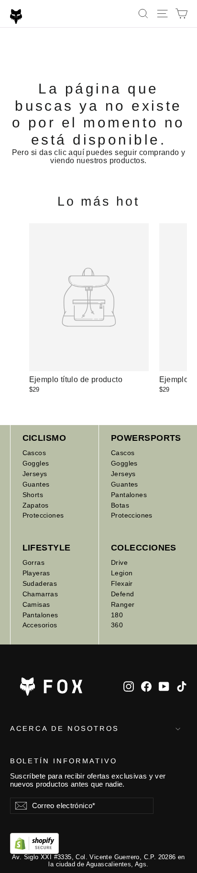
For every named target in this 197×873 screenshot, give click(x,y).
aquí (76, 152)
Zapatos (35, 505)
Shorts (32, 495)
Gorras (33, 562)
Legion (121, 573)
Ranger (122, 604)
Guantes (36, 484)
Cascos (34, 453)
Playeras (36, 573)
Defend (122, 594)
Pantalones (129, 495)
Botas (120, 505)
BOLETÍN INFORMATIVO (63, 761)
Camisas (36, 604)
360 (117, 625)
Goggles (35, 463)
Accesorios (39, 625)
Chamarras (40, 594)
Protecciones (43, 515)
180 (117, 615)
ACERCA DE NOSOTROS (64, 728)
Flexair (122, 583)
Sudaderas (39, 583)
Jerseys (34, 474)
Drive (119, 562)
